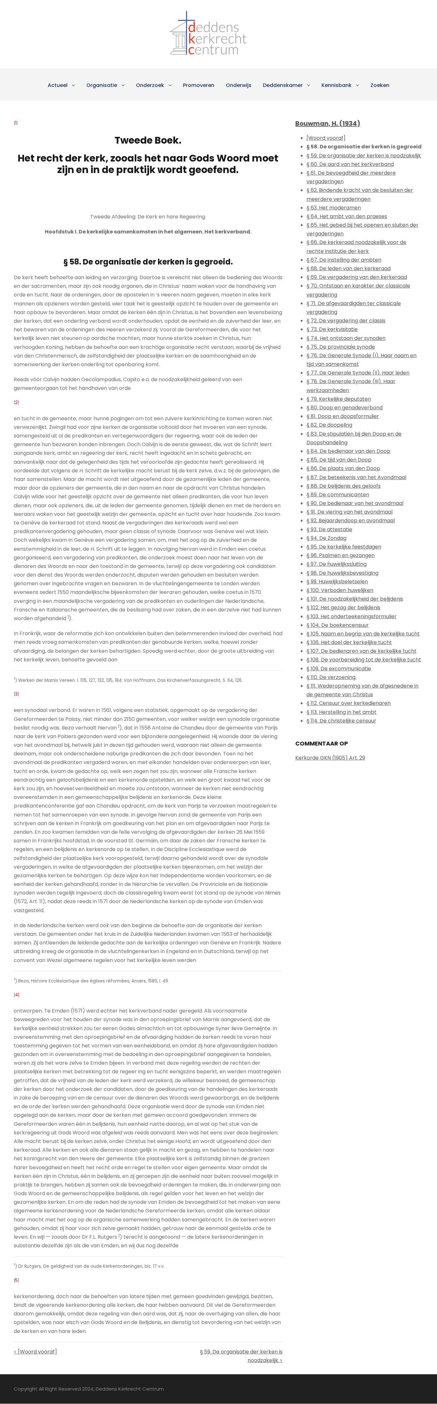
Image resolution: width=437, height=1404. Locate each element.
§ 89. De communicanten (337, 494)
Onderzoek (150, 85)
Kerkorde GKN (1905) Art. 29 (330, 757)
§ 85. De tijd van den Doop (338, 459)
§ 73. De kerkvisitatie (332, 329)
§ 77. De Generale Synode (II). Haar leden (357, 372)
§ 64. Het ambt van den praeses (346, 216)
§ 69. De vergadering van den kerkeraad (356, 277)
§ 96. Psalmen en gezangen (340, 555)
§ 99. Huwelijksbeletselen (337, 581)
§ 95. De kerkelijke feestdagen (343, 546)
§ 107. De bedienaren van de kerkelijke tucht (361, 651)
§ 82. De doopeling (329, 425)
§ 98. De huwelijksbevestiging (342, 573)
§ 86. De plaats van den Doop (343, 468)
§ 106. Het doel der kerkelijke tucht (349, 642)
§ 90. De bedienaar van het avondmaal (354, 503)
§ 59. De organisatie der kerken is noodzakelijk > (241, 1356)
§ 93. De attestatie (329, 529)
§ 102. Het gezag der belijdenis (343, 607)
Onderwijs (238, 85)
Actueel (58, 85)
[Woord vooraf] (326, 138)
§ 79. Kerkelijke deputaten (338, 399)
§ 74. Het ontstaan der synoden (345, 338)
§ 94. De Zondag (326, 538)
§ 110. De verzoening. (331, 677)
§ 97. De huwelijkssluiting (336, 564)
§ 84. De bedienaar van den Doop (348, 451)
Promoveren (198, 85)
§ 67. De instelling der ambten (343, 260)
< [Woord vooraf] (35, 1351)
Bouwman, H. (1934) (327, 123)
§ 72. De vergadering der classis (345, 320)
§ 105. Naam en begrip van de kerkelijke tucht (363, 633)
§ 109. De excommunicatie (338, 668)
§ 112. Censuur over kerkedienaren (348, 703)
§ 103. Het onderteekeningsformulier (351, 616)
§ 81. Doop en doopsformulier (342, 416)
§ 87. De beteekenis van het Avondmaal (356, 477)
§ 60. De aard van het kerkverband (350, 164)
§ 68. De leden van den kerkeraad (348, 268)
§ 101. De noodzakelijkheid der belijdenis (354, 599)
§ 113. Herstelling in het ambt (341, 712)
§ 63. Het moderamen (333, 207)
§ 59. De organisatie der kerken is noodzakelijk (363, 155)
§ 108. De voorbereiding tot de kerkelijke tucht (363, 659)
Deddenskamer (283, 85)
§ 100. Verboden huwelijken (339, 590)
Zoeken (379, 85)
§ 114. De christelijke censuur (341, 720)
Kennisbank (337, 85)
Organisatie (101, 85)
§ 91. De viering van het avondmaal (349, 512)
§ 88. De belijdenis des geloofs (343, 486)
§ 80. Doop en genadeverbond (344, 407)
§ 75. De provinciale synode (340, 347)
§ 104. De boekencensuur (337, 625)
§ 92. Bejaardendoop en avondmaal (350, 520)
